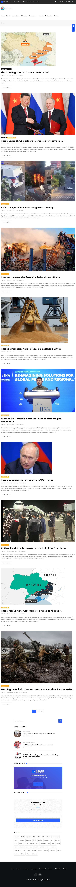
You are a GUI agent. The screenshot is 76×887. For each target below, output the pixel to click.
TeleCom (33, 742)
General (40, 16)
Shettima (17, 854)
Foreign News (26, 731)
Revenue (40, 850)
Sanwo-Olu (52, 850)
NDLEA (36, 847)
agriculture (28, 836)
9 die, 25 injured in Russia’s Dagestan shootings (28, 207)
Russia (46, 850)
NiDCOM (42, 847)
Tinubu (28, 854)
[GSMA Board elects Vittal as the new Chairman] (17, 745)
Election (40, 840)
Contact (56, 16)
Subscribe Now (38, 820)
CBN (43, 836)
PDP (24, 850)
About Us (8, 16)
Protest (34, 850)
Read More (6, 87)
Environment (32, 16)
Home (3, 16)
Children (49, 836)
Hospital (32, 843)
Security (59, 850)
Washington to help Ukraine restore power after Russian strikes (37, 689)
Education (24, 16)
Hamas (26, 843)
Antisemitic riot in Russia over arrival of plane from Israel (33, 548)
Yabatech (34, 854)
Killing (16, 847)
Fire (52, 840)
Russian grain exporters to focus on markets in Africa (31, 349)
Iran (49, 843)
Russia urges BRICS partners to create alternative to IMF (33, 141)
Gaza (20, 843)
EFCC (34, 840)
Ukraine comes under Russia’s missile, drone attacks (30, 277)
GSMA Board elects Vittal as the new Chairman (38, 745)
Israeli (58, 843)
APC (34, 836)
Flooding (57, 840)
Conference (56, 836)
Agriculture (16, 16)
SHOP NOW (38, 784)
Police (28, 850)
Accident (17, 836)
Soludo (23, 854)
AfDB (22, 836)
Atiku (39, 836)
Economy (22, 840)
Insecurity (43, 843)
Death (16, 840)
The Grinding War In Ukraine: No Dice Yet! (25, 72)
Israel (53, 843)
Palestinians (17, 850)
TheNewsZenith (46, 880)
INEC (37, 843)
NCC (27, 847)
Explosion (46, 840)
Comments (20, 75)
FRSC (16, 843)
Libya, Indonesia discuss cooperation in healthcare (39, 733)
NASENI (21, 847)
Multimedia (48, 16)
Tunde (3, 75)
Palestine (53, 847)
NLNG (47, 847)
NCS (31, 847)
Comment (21, 210)
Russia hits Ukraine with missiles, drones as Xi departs (31, 611)
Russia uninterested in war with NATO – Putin (27, 480)
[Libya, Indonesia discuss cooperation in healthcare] (17, 733)
